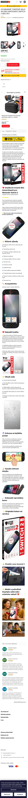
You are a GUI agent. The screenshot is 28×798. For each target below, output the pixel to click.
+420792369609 (7, 755)
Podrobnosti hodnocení (18, 17)
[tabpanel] (14, 111)
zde (21, 786)
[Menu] (24, 1)
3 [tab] (14, 128)
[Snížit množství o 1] (6, 65)
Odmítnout (7, 794)
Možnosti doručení (5, 60)
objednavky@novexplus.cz (9, 753)
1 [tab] (11, 128)
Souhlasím (20, 794)
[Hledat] (16, 1)
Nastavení (13, 789)
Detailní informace (5, 79)
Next (25, 92)
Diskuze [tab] (14, 131)
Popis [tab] (3, 131)
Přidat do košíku (14, 64)
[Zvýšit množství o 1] (6, 64)
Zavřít (8, 83)
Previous (2, 92)
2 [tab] (13, 128)
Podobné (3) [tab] (8, 131)
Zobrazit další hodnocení (19, 702)
